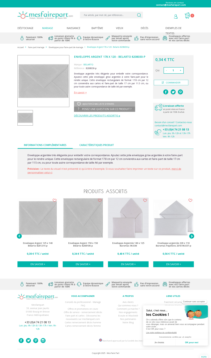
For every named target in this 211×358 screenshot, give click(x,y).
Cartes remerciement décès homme (83, 322)
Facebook (21, 340)
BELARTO (88, 64)
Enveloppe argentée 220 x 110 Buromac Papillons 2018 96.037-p (173, 244)
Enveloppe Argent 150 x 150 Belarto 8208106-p (83, 244)
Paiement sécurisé (173, 302)
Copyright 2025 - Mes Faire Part (105, 353)
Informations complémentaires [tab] (45, 145)
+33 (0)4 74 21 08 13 (176, 129)
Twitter (28, 340)
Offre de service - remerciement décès (83, 312)
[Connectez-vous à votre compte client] (168, 16)
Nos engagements (128, 312)
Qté (157, 70)
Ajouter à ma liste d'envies (98, 103)
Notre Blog (128, 322)
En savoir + (80, 92)
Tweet (173, 91)
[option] (37, 234)
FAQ (83, 305)
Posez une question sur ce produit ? (106, 109)
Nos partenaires (128, 319)
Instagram (43, 340)
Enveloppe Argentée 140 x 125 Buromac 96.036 (128, 244)
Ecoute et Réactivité (128, 315)
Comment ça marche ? (128, 308)
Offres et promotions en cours (83, 308)
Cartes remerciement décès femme (83, 325)
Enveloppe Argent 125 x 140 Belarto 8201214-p (38, 244)
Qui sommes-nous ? (128, 305)
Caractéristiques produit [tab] (96, 145)
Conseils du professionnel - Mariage (83, 302)
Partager (165, 91)
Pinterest (180, 91)
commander (173, 82)
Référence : (79, 68)
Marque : (78, 64)
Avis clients (128, 302)
